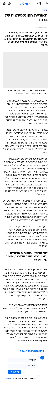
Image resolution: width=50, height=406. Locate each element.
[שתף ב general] (4, 3)
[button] (39, 3)
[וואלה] (25, 3)
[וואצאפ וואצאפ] (9, 3)
